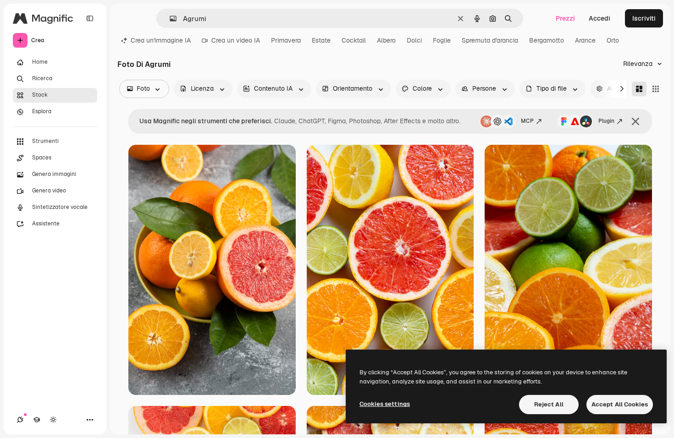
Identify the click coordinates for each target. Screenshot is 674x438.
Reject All (549, 404)
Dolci (414, 40)
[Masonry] (639, 89)
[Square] (655, 89)
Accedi (599, 18)
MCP (527, 121)
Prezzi (565, 18)
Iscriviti (644, 18)
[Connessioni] (20, 419)
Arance (585, 40)
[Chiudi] (635, 121)
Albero (386, 40)
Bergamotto (546, 40)
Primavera (286, 40)
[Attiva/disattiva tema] (53, 419)
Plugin (606, 121)
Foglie (442, 40)
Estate (321, 40)
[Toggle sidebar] (90, 18)
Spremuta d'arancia (490, 40)
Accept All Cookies (619, 404)
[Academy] (36, 419)
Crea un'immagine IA (161, 40)
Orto (613, 40)
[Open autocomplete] (169, 18)
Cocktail (354, 40)
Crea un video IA (235, 40)
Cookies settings (384, 404)
